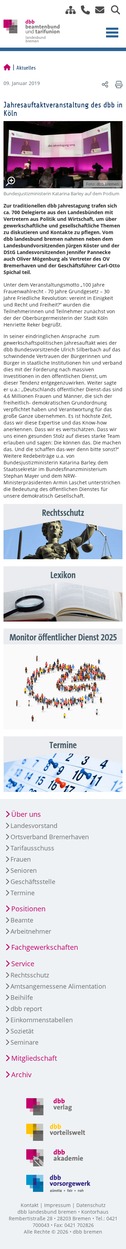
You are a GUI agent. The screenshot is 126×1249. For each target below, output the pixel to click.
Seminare (24, 1042)
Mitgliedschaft (34, 1058)
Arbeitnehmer (30, 931)
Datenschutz (91, 1205)
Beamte (21, 920)
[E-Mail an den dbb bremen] (98, 10)
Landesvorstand (33, 825)
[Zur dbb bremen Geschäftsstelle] (83, 10)
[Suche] (113, 10)
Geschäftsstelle (32, 881)
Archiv (21, 1074)
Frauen (20, 859)
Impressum (57, 1205)
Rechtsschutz (29, 975)
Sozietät (22, 1031)
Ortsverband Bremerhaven (49, 837)
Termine (22, 893)
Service (22, 963)
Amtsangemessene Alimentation (58, 986)
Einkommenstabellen (41, 1020)
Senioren (23, 870)
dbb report (26, 1008)
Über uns (26, 814)
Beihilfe (21, 997)
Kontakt (29, 1205)
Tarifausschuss (32, 848)
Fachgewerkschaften (44, 947)
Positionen (28, 908)
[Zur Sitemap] (68, 10)
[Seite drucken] (117, 84)
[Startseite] (7, 68)
